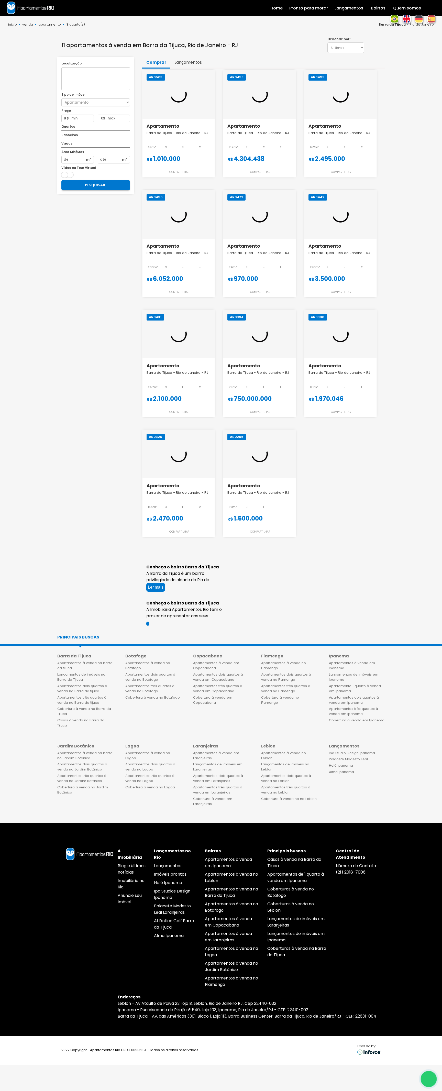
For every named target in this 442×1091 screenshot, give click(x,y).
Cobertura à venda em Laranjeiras (212, 801)
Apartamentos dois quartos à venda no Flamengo (286, 677)
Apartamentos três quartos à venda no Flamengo (285, 688)
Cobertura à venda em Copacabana (212, 700)
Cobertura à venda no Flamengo (280, 700)
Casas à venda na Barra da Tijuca (80, 723)
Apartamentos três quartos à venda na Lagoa (149, 778)
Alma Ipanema (341, 771)
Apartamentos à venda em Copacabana (216, 665)
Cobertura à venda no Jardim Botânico (82, 790)
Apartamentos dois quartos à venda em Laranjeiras (218, 778)
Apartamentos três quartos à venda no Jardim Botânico (81, 778)
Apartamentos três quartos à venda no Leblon (285, 790)
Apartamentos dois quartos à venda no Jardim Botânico (82, 767)
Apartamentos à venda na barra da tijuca (85, 665)
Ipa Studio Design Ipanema (352, 753)
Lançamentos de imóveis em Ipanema (353, 677)
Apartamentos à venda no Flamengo (283, 665)
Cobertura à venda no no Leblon (289, 798)
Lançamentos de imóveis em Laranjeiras (217, 767)
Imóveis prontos (170, 874)
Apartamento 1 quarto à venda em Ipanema (355, 688)
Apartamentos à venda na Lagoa (147, 756)
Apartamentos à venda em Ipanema (352, 665)
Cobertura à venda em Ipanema (356, 720)
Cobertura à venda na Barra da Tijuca (84, 711)
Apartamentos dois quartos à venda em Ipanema (354, 700)
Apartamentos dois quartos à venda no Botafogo (150, 677)
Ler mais (155, 587)
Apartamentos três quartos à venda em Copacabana (217, 688)
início (12, 24)
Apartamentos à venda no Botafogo (147, 665)
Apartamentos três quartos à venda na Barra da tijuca (81, 700)
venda (27, 24)
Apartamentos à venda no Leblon (283, 756)
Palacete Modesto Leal (348, 759)
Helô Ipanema (341, 765)
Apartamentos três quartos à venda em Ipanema (353, 711)
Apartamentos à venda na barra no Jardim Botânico (85, 756)
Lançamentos (167, 866)
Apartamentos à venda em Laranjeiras (216, 756)
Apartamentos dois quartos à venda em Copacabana (218, 677)
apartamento (49, 24)
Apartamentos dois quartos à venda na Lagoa (150, 767)
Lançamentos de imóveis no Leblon (285, 767)
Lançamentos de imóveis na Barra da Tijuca (81, 677)
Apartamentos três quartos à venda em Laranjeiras (217, 790)
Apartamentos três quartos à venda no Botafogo (149, 688)
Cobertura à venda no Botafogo (152, 697)
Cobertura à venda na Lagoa (150, 787)
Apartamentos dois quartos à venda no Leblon (286, 778)
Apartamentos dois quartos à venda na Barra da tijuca (82, 688)
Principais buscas (78, 637)
